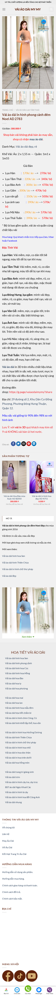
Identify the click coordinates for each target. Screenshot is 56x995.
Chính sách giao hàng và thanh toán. (19, 885)
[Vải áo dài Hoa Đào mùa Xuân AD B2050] (14, 477)
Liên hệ (5, 834)
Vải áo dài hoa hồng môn (17, 762)
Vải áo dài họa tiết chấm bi (18, 712)
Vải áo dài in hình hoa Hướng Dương (23, 732)
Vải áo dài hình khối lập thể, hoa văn (23, 723)
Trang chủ (7, 110)
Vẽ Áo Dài (7, 847)
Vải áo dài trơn (12, 777)
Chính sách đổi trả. (11, 892)
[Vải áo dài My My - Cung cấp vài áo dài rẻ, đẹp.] (28, 9)
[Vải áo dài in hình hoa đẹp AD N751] (41, 477)
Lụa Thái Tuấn (13, 218)
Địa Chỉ (6, 993)
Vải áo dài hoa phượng (16, 688)
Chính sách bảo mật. (12, 898)
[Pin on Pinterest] (28, 443)
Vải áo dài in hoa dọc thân (17, 752)
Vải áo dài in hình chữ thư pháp (17, 569)
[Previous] (6, 52)
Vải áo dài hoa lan (14, 702)
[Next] (49, 52)
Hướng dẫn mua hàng (13, 878)
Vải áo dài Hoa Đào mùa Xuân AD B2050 (14, 497)
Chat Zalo (17, 993)
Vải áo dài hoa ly (13, 683)
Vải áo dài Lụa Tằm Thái (27, 110)
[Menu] (4, 9)
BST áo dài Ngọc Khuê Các (18, 787)
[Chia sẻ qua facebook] (13, 443)
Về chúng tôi (8, 827)
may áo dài (36, 139)
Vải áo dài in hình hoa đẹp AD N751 (41, 497)
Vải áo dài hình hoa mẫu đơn (19, 707)
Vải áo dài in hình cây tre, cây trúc (21, 782)
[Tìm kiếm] (51, 9)
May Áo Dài (8, 840)
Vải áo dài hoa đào (14, 678)
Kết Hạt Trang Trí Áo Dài (14, 854)
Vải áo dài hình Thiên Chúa (15, 562)
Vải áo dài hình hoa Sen (13, 556)
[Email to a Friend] (23, 443)
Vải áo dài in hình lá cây (16, 792)
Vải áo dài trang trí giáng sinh (19, 772)
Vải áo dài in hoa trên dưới (18, 757)
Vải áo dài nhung (13, 802)
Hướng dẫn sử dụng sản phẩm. (17, 872)
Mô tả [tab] (9, 518)
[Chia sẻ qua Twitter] (18, 443)
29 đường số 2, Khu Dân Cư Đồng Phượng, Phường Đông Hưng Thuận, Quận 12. (27, 404)
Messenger (38, 993)
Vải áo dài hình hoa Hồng (17, 673)
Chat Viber (49, 993)
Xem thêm (27, 636)
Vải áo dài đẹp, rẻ (26, 146)
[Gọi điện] (28, 989)
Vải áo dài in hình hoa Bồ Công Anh (22, 797)
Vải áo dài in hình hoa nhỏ (18, 747)
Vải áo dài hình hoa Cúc (16, 668)
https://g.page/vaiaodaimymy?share (30, 392)
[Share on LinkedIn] (34, 443)
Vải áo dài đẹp (9, 575)
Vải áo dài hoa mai (14, 697)
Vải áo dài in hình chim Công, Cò (21, 718)
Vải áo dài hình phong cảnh (18, 663)
